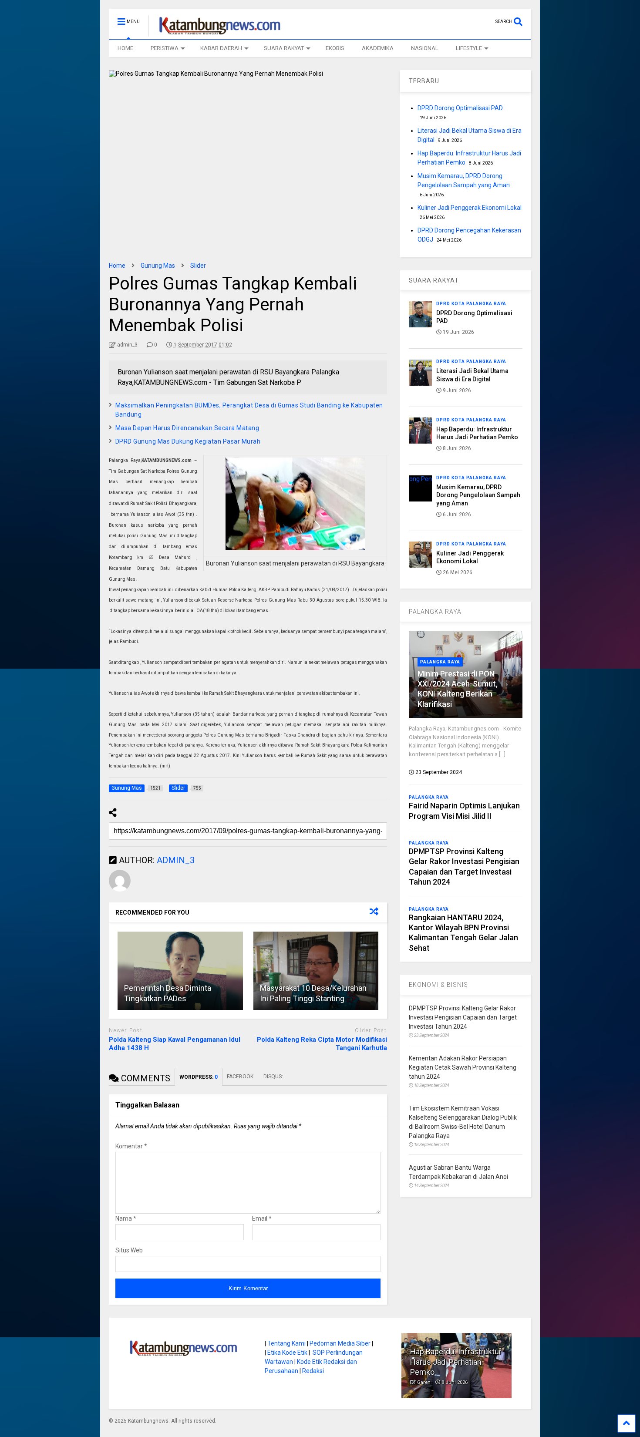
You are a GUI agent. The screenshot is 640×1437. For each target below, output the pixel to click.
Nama (125, 1218)
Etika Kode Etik (287, 1352)
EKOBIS (335, 48)
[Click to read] (180, 971)
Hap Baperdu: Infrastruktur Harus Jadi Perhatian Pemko (456, 1361)
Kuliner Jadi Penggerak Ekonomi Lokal (470, 207)
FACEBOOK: (241, 1077)
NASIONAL (424, 48)
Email (262, 1218)
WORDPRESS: (198, 1077)
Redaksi (313, 1370)
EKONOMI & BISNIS (438, 984)
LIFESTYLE (469, 48)
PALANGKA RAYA (435, 611)
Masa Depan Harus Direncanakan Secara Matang (187, 427)
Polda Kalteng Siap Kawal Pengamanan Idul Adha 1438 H (174, 1044)
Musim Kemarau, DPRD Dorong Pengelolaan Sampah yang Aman (478, 495)
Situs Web (129, 1250)
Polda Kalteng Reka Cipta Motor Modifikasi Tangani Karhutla (322, 1044)
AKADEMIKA (378, 48)
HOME (125, 48)
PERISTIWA (165, 48)
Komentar (131, 1146)
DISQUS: (273, 1077)
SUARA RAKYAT (284, 48)
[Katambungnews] (215, 32)
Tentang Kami (286, 1343)
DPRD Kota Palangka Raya (471, 303)
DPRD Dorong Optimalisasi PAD (460, 107)
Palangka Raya (440, 662)
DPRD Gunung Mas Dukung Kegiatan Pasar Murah (188, 441)
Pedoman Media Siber (340, 1343)
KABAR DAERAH (221, 48)
